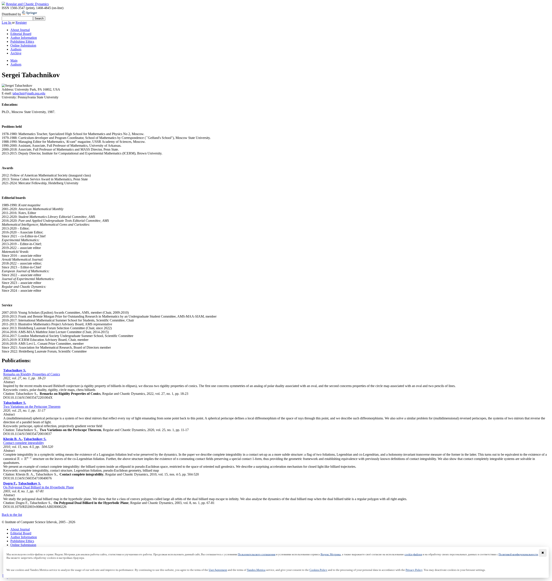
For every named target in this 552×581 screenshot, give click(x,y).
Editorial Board (20, 34)
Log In (7, 22)
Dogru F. (9, 483)
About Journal (20, 30)
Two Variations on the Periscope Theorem (31, 406)
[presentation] (24, 459)
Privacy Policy (414, 570)
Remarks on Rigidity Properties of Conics (31, 374)
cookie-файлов (413, 554)
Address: (8, 89)
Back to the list (12, 514)
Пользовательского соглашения (256, 554)
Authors (15, 49)
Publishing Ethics (22, 41)
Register (21, 22)
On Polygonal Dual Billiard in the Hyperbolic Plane (38, 487)
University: (10, 97)
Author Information (23, 37)
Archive (15, 53)
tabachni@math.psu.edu (29, 93)
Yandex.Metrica (256, 570)
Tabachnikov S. (14, 370)
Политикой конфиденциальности (518, 554)
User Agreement (218, 570)
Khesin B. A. (12, 439)
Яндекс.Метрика (330, 554)
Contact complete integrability (23, 443)
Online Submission (23, 45)
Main (13, 60)
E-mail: (7, 93)
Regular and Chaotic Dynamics (27, 4)
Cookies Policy (318, 570)
